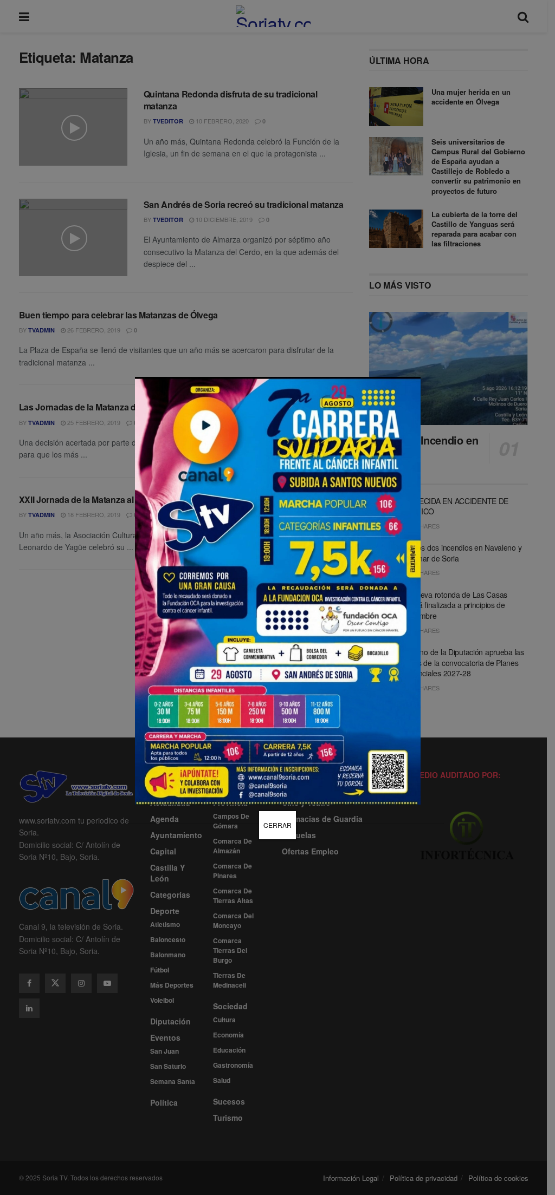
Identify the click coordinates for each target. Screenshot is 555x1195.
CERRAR (277, 825)
